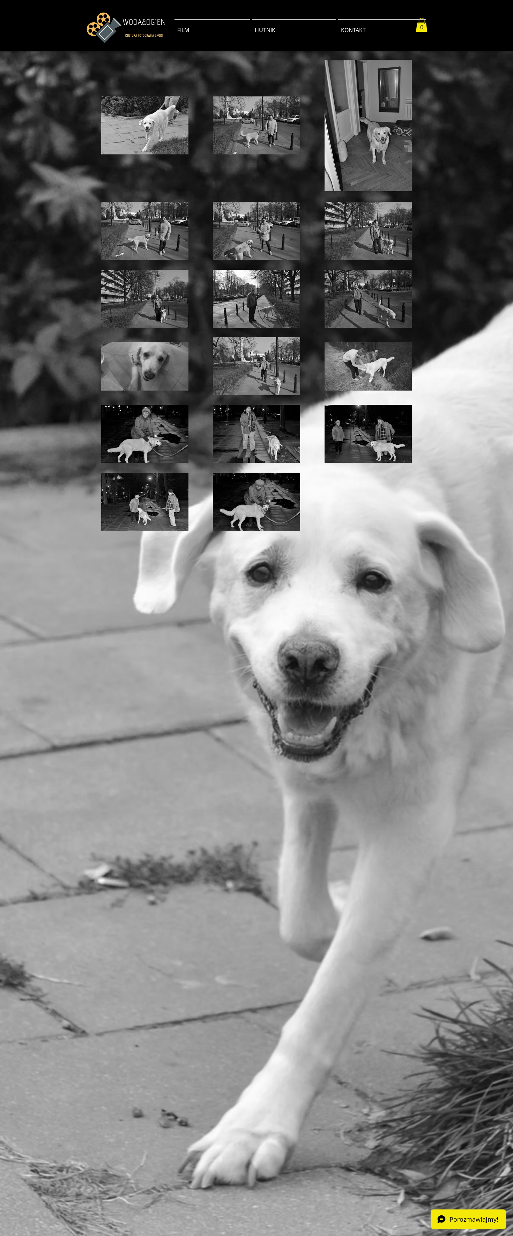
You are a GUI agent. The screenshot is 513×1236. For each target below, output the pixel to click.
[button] (422, 25)
